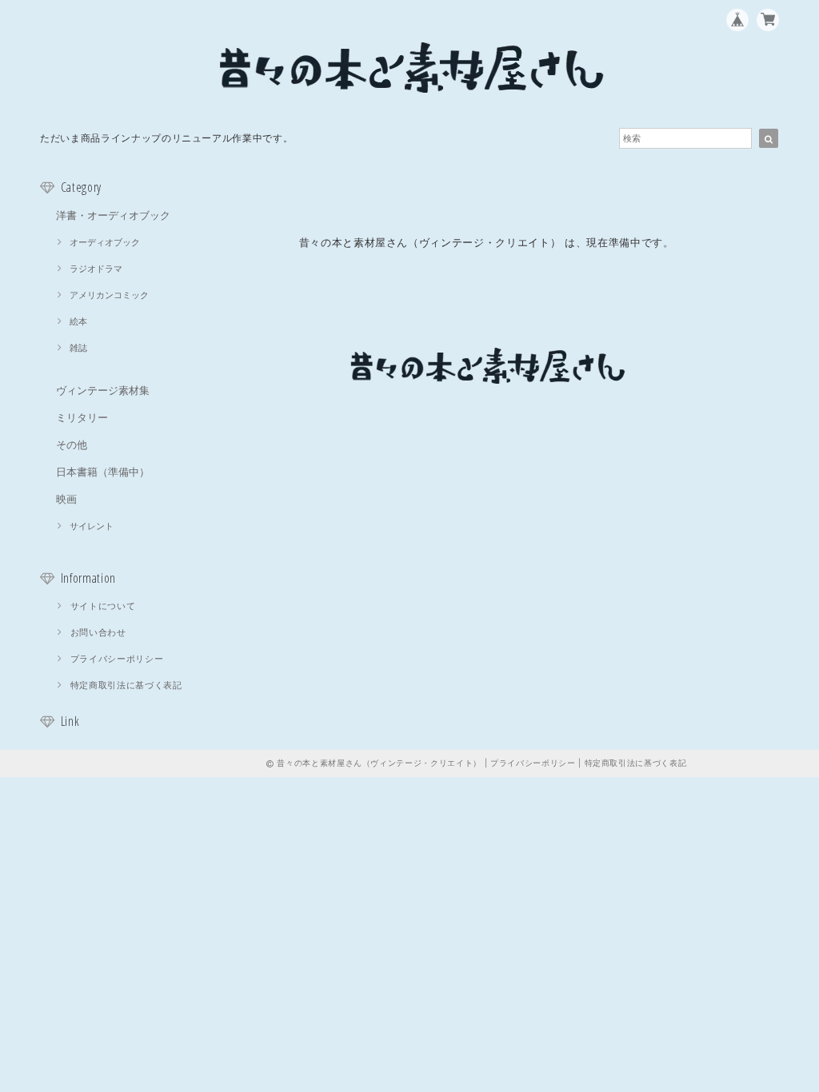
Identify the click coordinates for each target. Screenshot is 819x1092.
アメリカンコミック (109, 295)
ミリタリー (82, 417)
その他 (71, 444)
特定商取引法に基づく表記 (126, 685)
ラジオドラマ (96, 268)
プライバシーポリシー (117, 658)
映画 (66, 498)
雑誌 (78, 347)
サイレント (92, 526)
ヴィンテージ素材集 (103, 390)
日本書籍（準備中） (103, 471)
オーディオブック (105, 242)
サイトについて (103, 606)
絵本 (78, 321)
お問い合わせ (98, 632)
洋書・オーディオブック (113, 215)
